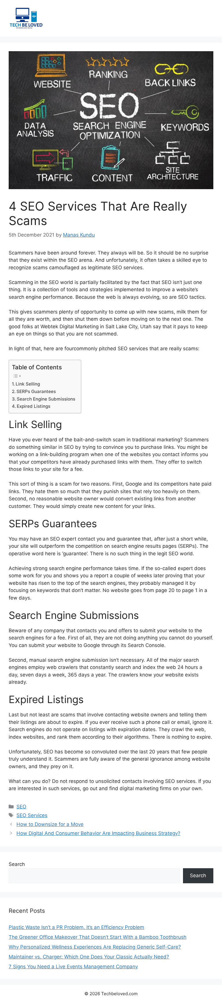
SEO (21, 807)
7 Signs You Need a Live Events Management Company (73, 966)
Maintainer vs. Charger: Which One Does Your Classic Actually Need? (89, 957)
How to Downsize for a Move (50, 824)
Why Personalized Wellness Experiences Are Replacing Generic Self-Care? (95, 947)
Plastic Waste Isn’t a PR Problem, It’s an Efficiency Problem (76, 927)
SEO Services (31, 815)
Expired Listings (33, 406)
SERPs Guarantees (36, 391)
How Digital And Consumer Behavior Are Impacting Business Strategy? (98, 833)
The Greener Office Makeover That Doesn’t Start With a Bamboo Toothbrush (97, 937)
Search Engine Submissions (46, 399)
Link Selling (28, 384)
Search (17, 864)
